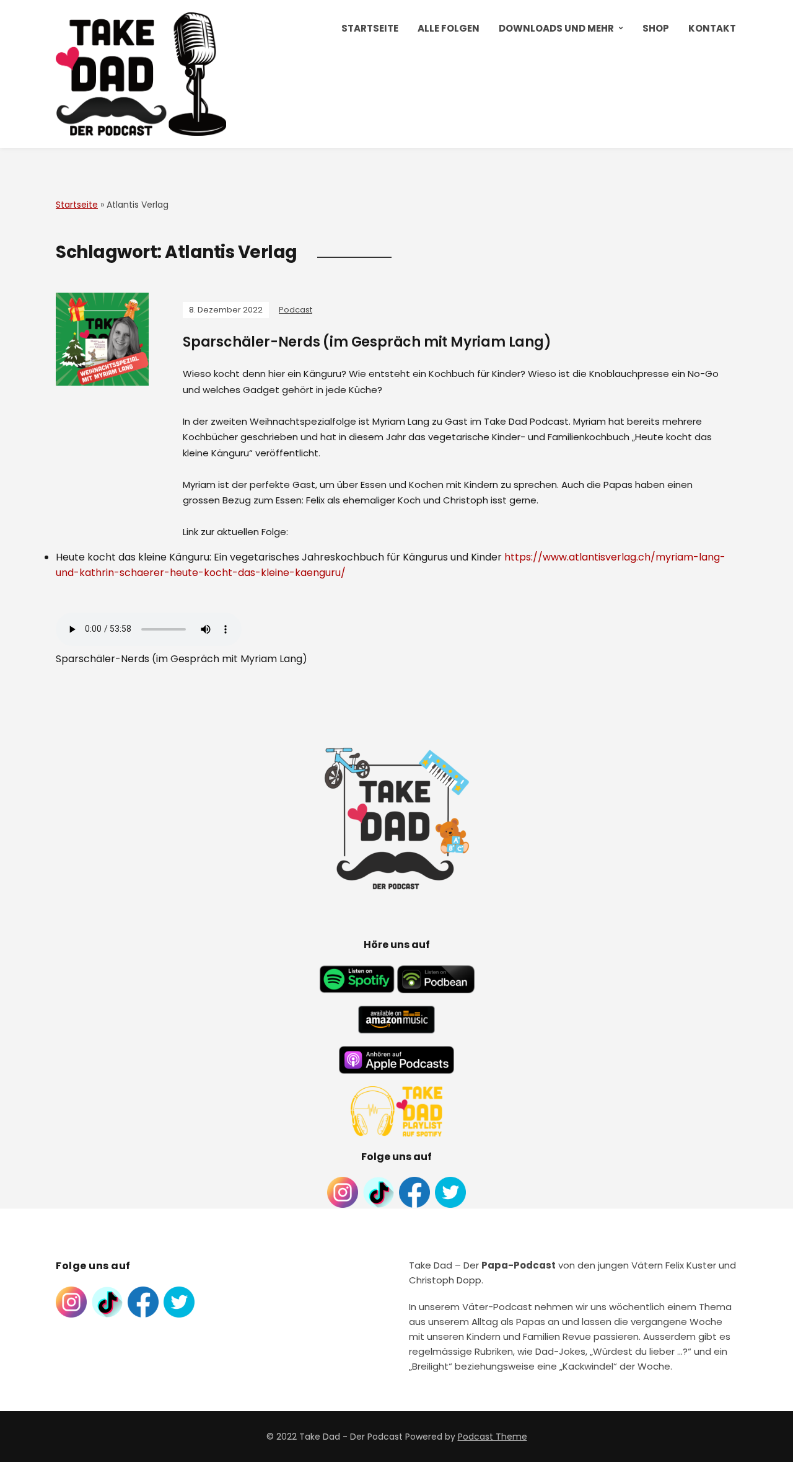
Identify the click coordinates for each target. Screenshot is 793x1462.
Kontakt (712, 28)
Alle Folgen (449, 28)
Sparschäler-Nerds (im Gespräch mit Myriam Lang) (367, 342)
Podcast (295, 310)
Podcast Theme (492, 1436)
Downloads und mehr (556, 28)
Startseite (369, 28)
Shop (655, 28)
